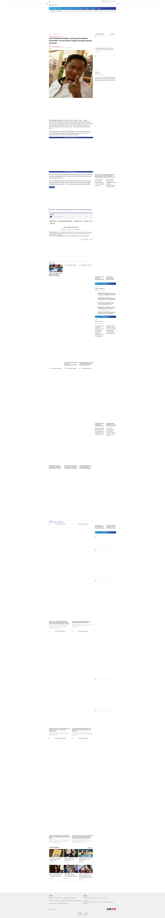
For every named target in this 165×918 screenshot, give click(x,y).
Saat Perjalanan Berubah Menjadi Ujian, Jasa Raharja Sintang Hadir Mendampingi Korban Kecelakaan (55, 467)
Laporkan (63, 229)
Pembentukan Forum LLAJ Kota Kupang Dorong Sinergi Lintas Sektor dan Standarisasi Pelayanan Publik (86, 363)
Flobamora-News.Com (56, 46)
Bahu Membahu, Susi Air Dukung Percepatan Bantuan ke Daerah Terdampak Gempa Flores (99, 278)
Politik (64, 8)
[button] (114, 1)
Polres (70, 127)
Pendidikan (93, 8)
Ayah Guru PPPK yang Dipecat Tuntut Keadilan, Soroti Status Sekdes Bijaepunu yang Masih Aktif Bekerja (70, 467)
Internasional (60, 36)
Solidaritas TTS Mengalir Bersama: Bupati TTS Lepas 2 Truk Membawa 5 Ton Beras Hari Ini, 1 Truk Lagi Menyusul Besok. (107, 294)
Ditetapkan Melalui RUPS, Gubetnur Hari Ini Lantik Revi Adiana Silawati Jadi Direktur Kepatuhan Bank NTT (99, 527)
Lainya (98, 8)
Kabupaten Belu (53, 221)
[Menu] (50, 1)
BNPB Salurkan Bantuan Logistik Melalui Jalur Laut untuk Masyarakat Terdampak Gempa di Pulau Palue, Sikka (111, 278)
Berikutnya (51, 187)
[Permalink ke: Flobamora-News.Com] (50, 47)
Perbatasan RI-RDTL (77, 221)
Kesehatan (86, 8)
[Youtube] (115, 909)
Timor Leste (52, 223)
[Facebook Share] (82, 239)
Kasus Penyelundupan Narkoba (65, 221)
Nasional (54, 8)
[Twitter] (110, 909)
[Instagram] (113, 909)
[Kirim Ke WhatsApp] (92, 239)
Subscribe (78, 229)
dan (64, 184)
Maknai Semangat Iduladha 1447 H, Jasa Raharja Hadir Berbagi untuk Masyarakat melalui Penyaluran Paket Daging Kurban (111, 424)
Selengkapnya (105, 283)
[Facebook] (108, 909)
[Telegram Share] (89, 239)
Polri (91, 221)
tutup (47, 3)
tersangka (75, 120)
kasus (80, 120)
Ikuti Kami (71, 229)
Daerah (59, 8)
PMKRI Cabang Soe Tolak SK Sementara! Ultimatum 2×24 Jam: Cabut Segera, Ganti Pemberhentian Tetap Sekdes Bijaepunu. (107, 299)
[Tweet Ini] (84, 239)
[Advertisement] (43, 22)
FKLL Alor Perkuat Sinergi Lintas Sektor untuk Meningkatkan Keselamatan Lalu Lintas (71, 363)
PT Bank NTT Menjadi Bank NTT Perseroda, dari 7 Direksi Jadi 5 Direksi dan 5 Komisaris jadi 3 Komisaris (111, 527)
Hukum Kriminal (71, 8)
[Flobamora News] (53, 5)
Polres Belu (86, 221)
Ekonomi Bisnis (79, 8)
